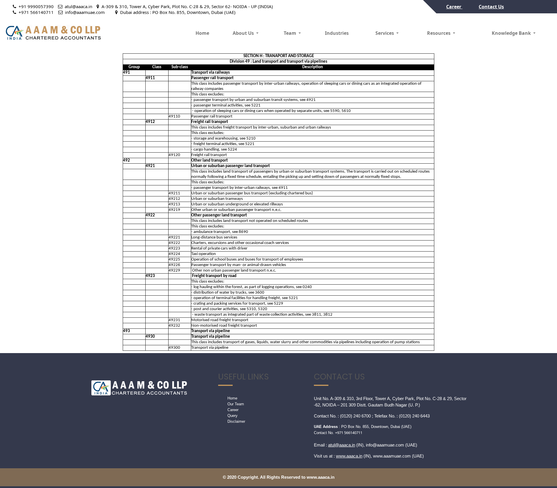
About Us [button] (244, 33)
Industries (337, 33)
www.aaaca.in (349, 455)
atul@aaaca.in (341, 444)
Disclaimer (236, 421)
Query (232, 415)
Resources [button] (439, 33)
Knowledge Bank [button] (512, 33)
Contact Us (491, 6)
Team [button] (290, 33)
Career (454, 6)
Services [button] (385, 33)
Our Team (235, 404)
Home (202, 33)
